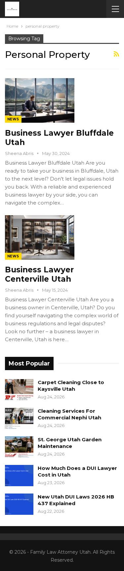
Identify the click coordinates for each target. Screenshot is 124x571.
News (13, 119)
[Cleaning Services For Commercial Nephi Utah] (19, 418)
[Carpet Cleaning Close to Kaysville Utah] (19, 389)
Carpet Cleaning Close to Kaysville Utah (71, 385)
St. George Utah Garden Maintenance (70, 442)
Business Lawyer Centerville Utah (39, 274)
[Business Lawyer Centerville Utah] (39, 237)
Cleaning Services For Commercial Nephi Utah (69, 414)
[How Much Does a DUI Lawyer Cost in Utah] (19, 475)
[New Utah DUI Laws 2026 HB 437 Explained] (19, 504)
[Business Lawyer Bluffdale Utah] (39, 100)
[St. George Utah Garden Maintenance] (19, 447)
